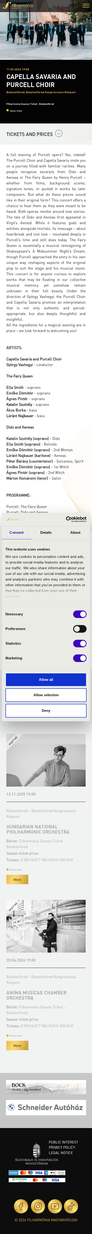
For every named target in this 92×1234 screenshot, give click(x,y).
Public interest (63, 1142)
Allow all (46, 680)
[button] (86, 6)
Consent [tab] (16, 532)
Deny (46, 711)
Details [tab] (46, 532)
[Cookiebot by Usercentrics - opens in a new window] (66, 519)
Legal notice (61, 1152)
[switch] (80, 629)
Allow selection (46, 695)
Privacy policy (62, 1147)
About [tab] (75, 532)
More (17, 879)
